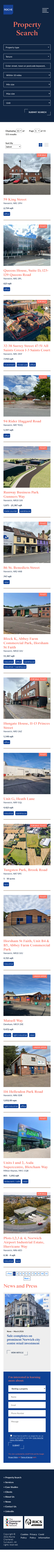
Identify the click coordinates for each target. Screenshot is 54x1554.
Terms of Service (26, 1457)
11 (46, 1273)
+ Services (8, 1482)
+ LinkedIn (8, 1511)
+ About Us (8, 1496)
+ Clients (7, 1491)
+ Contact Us (9, 1506)
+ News (7, 1501)
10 (42, 1273)
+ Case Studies (10, 1487)
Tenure (9, 56)
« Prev (9, 1273)
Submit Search (37, 112)
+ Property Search (12, 1477)
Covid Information (44, 1536)
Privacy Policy (13, 1457)
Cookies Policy (24, 1536)
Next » (27, 1278)
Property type (12, 47)
